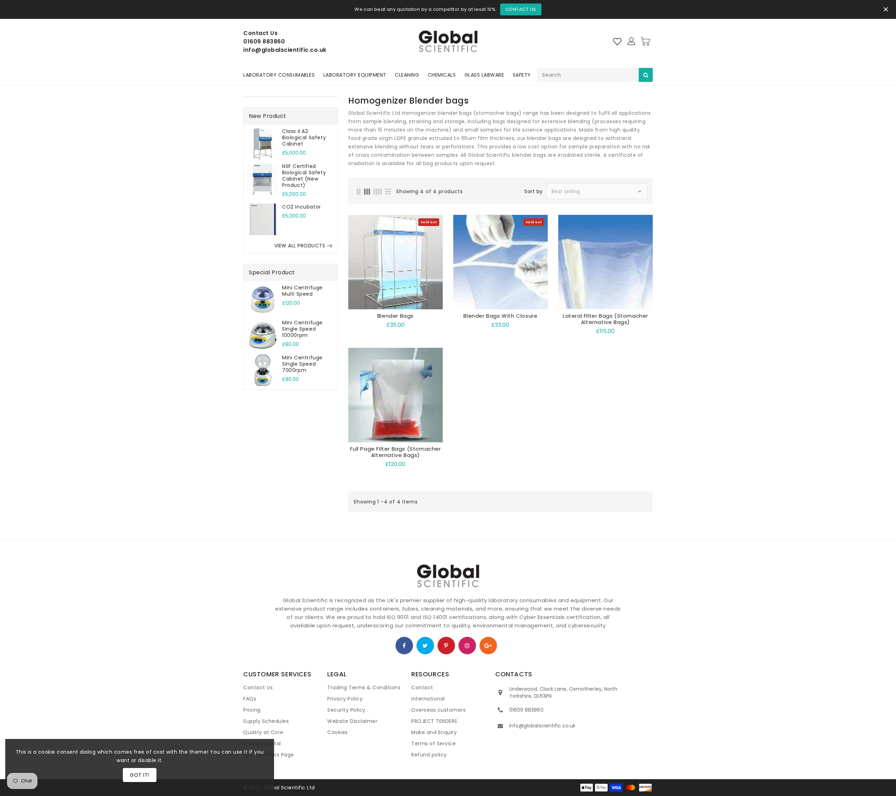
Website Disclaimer (352, 721)
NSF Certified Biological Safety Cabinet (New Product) (304, 175)
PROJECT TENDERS (434, 721)
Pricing (252, 709)
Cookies (337, 732)
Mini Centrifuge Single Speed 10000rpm (302, 328)
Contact (422, 687)
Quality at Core (263, 732)
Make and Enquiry (434, 732)
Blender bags (395, 316)
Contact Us (520, 9)
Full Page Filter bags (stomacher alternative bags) (395, 452)
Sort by (533, 191)
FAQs (249, 698)
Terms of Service (433, 743)
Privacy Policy (345, 698)
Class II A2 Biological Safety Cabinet (304, 137)
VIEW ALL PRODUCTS (300, 245)
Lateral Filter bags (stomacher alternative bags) (605, 319)
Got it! (139, 775)
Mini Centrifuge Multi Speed (302, 290)
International (428, 698)
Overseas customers (438, 709)
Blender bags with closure (500, 316)
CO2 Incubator (301, 207)
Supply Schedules (266, 721)
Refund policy (429, 754)
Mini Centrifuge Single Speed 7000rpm (302, 363)
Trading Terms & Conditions (363, 687)
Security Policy (346, 709)
